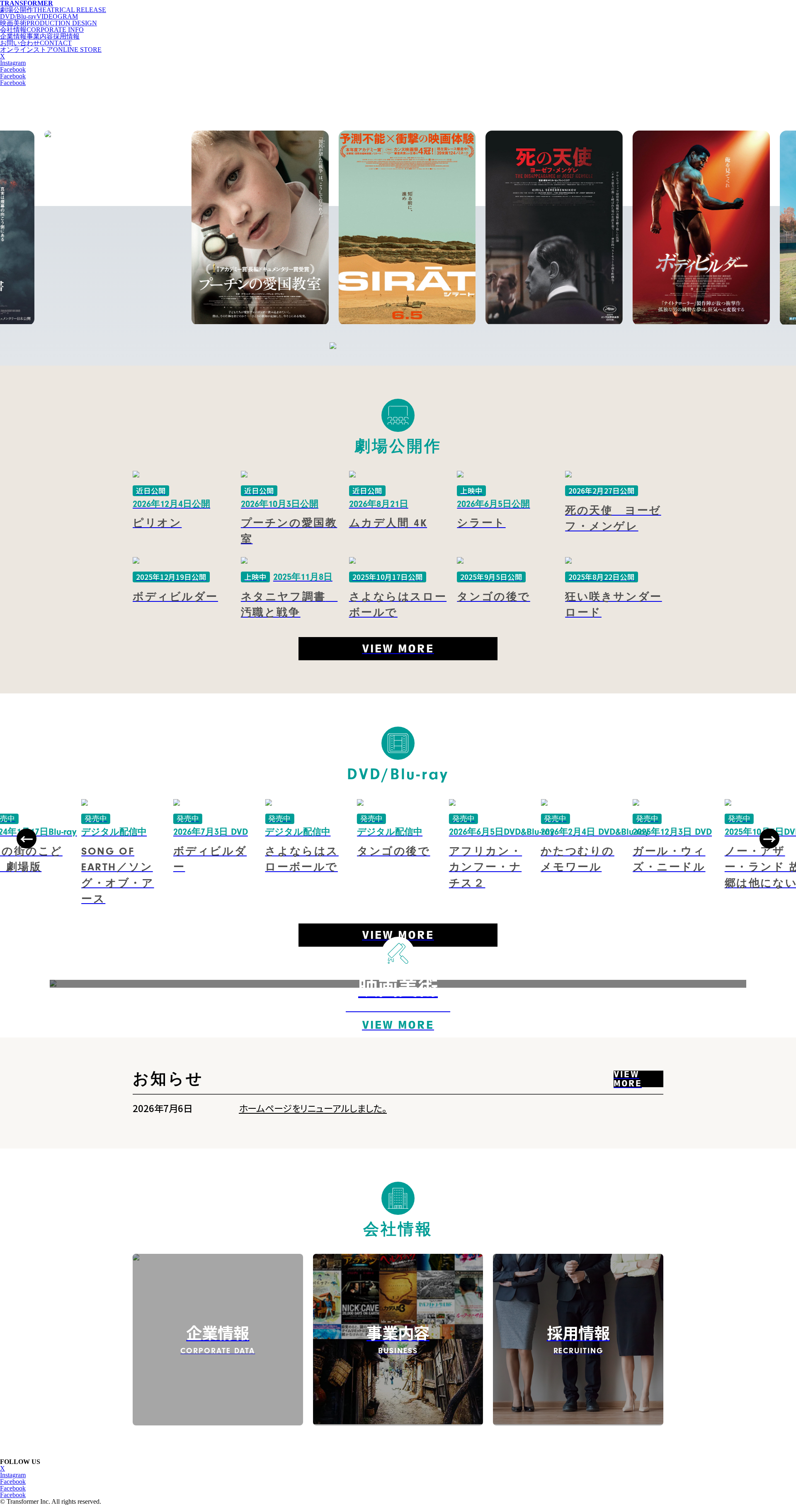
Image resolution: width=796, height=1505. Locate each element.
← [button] (26, 838)
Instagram (13, 62)
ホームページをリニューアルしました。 (313, 1108)
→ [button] (769, 838)
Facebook (13, 69)
